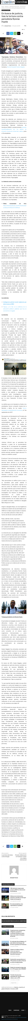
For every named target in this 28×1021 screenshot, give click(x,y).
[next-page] (5, 911)
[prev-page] (3, 911)
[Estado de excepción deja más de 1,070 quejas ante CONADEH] (5, 969)
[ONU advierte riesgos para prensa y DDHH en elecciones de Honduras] (5, 890)
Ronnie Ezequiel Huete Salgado (16, 67)
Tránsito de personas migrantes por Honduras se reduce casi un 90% (17, 976)
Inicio (3, 6)
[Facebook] (8, 33)
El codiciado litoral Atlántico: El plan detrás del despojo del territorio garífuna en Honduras (18, 943)
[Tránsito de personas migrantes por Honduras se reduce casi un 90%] (5, 976)
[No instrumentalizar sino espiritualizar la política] (5, 905)
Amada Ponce (8, 25)
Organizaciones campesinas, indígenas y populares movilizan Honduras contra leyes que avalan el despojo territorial (17, 933)
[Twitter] (11, 33)
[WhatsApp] (15, 33)
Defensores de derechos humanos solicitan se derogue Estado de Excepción (18, 898)
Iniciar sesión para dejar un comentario (14, 921)
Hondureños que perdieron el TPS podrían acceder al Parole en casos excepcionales (18, 961)
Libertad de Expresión (14, 6)
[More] (22, 33)
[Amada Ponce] (3, 26)
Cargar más (13, 982)
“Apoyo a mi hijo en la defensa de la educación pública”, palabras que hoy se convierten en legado (14, 309)
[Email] (18, 33)
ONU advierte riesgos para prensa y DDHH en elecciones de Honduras (17, 890)
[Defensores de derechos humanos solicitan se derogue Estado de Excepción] (5, 898)
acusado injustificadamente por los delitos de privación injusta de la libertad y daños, (14, 129)
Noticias (6, 6)
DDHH (3, 899)
